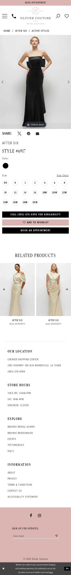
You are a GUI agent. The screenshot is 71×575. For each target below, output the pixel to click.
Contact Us (15, 490)
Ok (67, 568)
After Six (21, 30)
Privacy (12, 478)
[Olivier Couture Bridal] (35, 16)
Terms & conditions (20, 484)
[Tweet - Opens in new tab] (19, 133)
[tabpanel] (35, 82)
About (11, 472)
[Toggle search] (58, 15)
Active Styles (40, 30)
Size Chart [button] (63, 175)
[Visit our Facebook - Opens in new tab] (31, 515)
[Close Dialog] (3, 568)
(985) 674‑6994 (16, 371)
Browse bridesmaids (20, 433)
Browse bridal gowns (21, 426)
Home (7, 30)
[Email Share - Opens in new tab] (37, 134)
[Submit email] (56, 536)
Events (12, 439)
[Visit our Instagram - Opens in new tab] (39, 515)
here (51, 572)
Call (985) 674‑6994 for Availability (36, 214)
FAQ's (11, 451)
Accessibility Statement (23, 496)
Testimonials (16, 445)
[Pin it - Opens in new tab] (28, 133)
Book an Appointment (36, 230)
